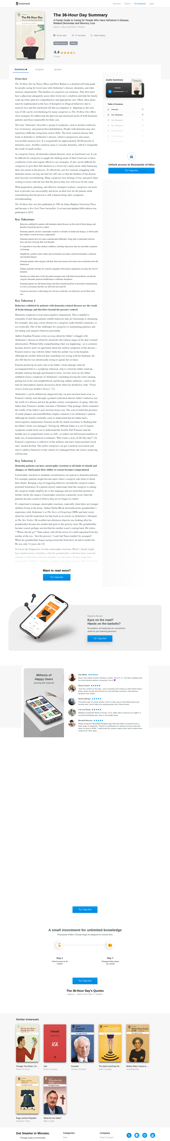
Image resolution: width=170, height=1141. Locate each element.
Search (127, 4)
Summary (20, 69)
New (65, 1137)
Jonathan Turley (23, 1121)
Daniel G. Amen (23, 1069)
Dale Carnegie (105, 1069)
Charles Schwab (78, 1069)
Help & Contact (106, 1137)
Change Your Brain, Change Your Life (32, 1066)
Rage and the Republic (26, 1118)
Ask (45, 1066)
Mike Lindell (49, 1121)
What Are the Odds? (52, 1118)
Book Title (20, 13)
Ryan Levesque (51, 1069)
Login (151, 4)
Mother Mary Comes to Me (137, 1066)
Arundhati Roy (132, 1069)
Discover (117, 4)
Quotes (58, 69)
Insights (39, 69)
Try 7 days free (56, 577)
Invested (75, 1066)
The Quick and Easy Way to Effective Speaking (119, 1066)
